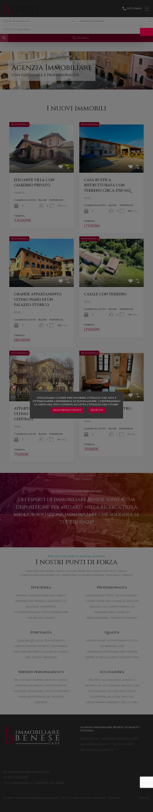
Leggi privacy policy (67, 410)
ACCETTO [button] (97, 410)
